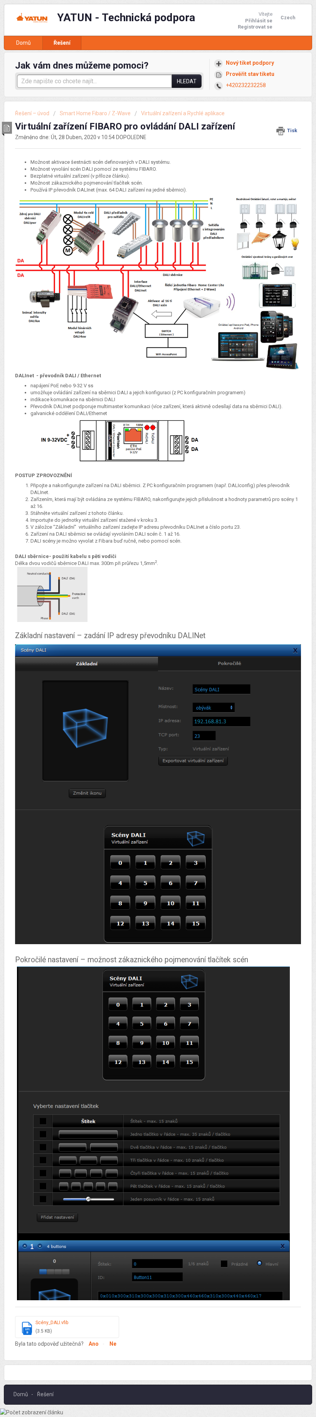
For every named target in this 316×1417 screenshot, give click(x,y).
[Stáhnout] (144, 723)
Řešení (62, 43)
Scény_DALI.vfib (51, 1322)
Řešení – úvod (32, 113)
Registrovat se (255, 27)
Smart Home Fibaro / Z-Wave (95, 113)
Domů (23, 43)
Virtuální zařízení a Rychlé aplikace (183, 113)
